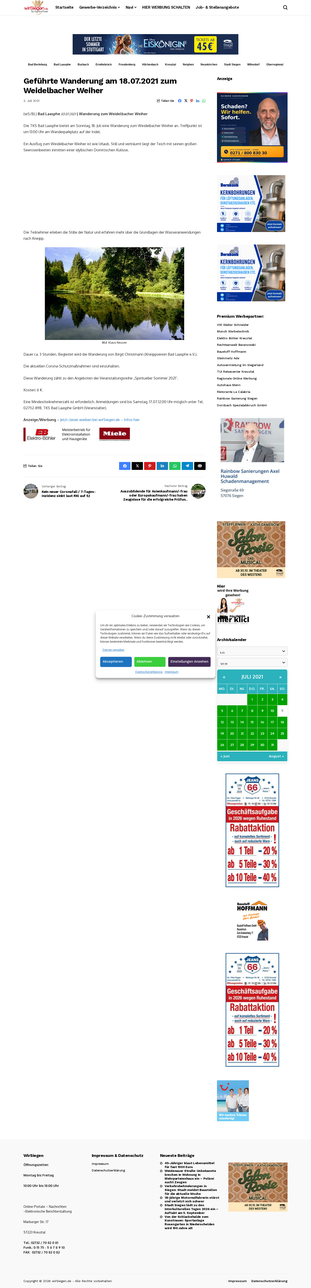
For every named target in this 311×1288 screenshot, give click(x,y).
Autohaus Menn (229, 385)
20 (232, 733)
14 (242, 722)
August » (276, 756)
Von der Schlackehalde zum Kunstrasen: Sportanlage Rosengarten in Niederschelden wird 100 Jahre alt (189, 1222)
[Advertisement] (114, 190)
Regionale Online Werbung (237, 378)
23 (262, 733)
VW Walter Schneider (233, 325)
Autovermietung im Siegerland (240, 365)
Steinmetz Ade (228, 358)
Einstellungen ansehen (189, 661)
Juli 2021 (252, 676)
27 (232, 745)
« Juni (225, 756)
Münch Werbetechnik (233, 331)
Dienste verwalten (113, 649)
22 (252, 733)
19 (222, 733)
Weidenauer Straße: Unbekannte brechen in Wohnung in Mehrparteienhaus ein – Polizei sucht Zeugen (190, 1176)
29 (252, 745)
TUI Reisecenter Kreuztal (235, 371)
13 (232, 722)
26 (222, 745)
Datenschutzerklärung (149, 672)
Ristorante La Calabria (233, 392)
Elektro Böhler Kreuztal (234, 338)
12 (222, 722)
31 (272, 745)
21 (242, 733)
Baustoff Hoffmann (231, 351)
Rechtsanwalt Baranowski (236, 345)
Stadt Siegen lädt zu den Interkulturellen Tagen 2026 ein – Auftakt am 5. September (191, 1209)
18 (282, 722)
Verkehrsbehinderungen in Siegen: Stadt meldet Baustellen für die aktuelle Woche (191, 1190)
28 (242, 745)
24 (272, 733)
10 (272, 711)
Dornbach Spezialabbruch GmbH (242, 405)
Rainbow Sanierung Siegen (237, 398)
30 (262, 745)
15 (252, 722)
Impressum (171, 672)
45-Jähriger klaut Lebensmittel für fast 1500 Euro (189, 1165)
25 (282, 733)
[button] (208, 616)
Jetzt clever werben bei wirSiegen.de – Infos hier (100, 419)
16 (262, 722)
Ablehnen (144, 661)
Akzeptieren (113, 661)
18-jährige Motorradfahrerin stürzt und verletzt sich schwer (192, 1199)
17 (272, 722)
